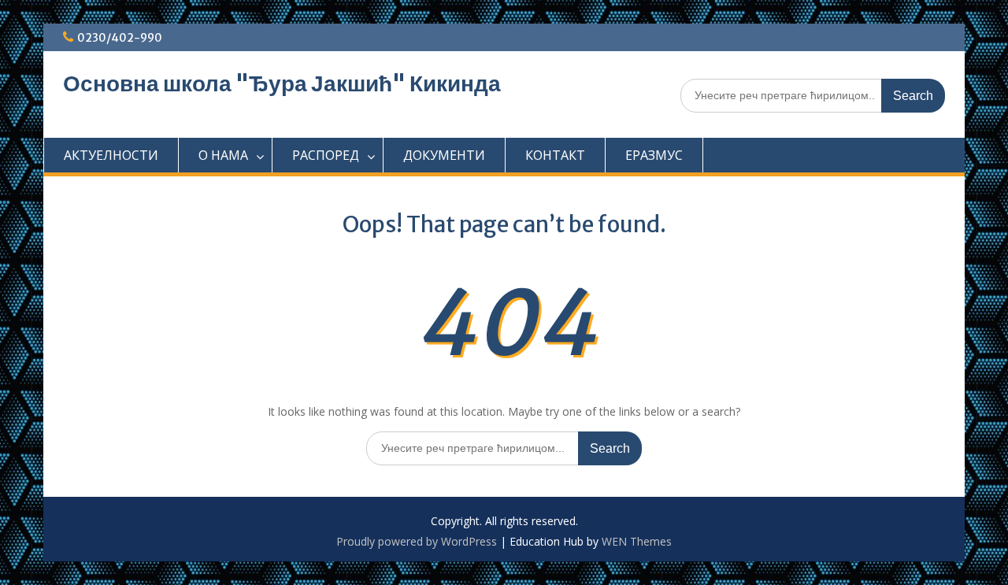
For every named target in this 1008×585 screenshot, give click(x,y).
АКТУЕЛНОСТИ (111, 155)
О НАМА (223, 155)
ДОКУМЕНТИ (444, 155)
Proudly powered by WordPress (416, 541)
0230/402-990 (119, 38)
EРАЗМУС (654, 155)
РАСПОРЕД (325, 155)
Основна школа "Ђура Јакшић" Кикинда (282, 83)
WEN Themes (637, 541)
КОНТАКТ (555, 155)
